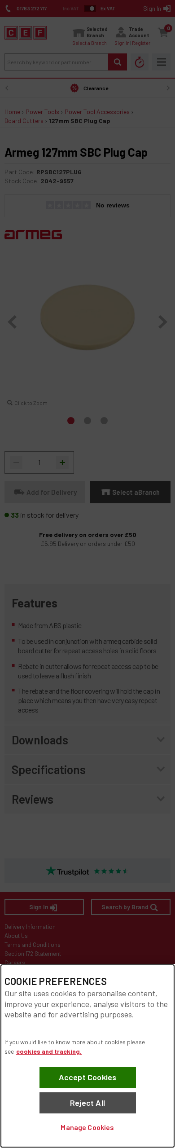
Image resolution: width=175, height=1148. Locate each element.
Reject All (87, 1103)
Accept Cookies (88, 1077)
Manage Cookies (87, 1127)
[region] (87, 1056)
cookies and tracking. (49, 1051)
